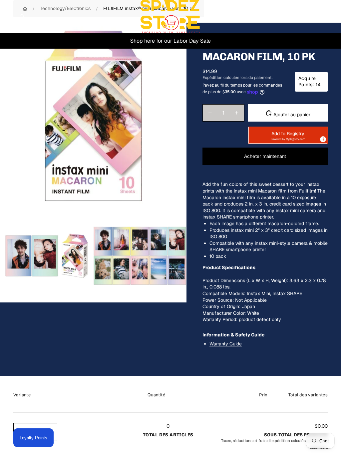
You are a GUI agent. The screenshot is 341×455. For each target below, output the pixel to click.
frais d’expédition (274, 440)
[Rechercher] (22, 16)
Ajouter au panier (291, 115)
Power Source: (218, 300)
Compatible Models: (223, 293)
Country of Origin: (221, 306)
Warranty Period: (219, 319)
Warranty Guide (225, 344)
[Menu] (7, 16)
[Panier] (333, 16)
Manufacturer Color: (224, 313)
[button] (288, 135)
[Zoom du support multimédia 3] (139, 255)
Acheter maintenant (265, 156)
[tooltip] (323, 139)
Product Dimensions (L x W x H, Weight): (245, 280)
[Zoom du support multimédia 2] (46, 255)
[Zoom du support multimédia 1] (93, 116)
